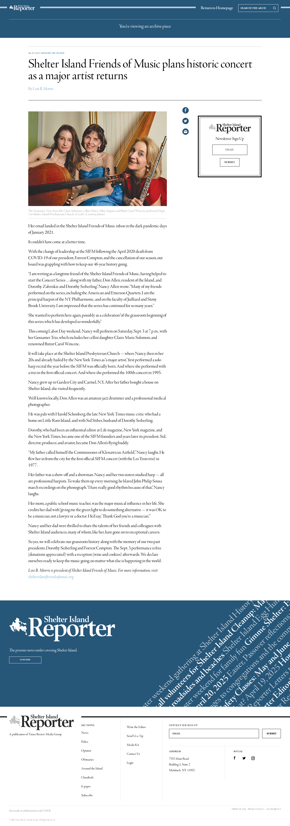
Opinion (86, 751)
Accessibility (273, 809)
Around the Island (53, 53)
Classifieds (87, 777)
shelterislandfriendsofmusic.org (50, 577)
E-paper (86, 786)
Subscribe (25, 659)
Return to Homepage (217, 8)
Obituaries (87, 760)
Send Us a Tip (135, 736)
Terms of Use (239, 809)
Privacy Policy (256, 809)
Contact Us (133, 754)
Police (84, 742)
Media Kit (133, 745)
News (84, 733)
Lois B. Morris (43, 88)
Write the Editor (136, 727)
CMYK (47, 811)
